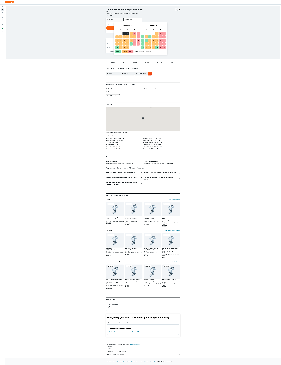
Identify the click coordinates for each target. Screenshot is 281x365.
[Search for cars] (2, 12)
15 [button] (124, 40)
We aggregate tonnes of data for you (116, 351)
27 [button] (117, 47)
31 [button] (164, 47)
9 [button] (127, 37)
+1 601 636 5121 (109, 15)
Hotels (114, 361)
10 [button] (131, 37)
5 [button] (146, 37)
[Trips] (2, 24)
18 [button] (134, 40)
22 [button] (124, 44)
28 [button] (120, 47)
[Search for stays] (2, 9)
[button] (2, 2)
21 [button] (120, 44)
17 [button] (131, 40)
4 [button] (134, 33)
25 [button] (134, 44)
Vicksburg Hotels (153, 361)
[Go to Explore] (2, 17)
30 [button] (127, 47)
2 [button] (127, 33)
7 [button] (120, 37)
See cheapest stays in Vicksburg (172, 230)
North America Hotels (121, 361)
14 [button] (120, 40)
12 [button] (138, 37)
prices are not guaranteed (135, 344)
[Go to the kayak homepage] (9, 2)
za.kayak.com (108, 361)
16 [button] (127, 40)
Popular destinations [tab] (124, 323)
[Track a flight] (2, 20)
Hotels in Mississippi (144, 361)
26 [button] (138, 44)
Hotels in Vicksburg (136, 331)
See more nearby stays (174, 199)
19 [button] (138, 40)
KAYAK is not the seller (113, 349)
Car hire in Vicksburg (113, 331)
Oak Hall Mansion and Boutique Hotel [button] (170, 217)
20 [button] (117, 44)
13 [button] (117, 40)
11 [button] (134, 37)
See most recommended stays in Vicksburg (170, 261)
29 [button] (124, 47)
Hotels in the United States (132, 361)
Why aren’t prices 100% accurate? (116, 354)
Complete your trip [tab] (112, 323)
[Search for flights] (2, 6)
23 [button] (127, 44)
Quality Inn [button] (109, 248)
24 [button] (131, 44)
